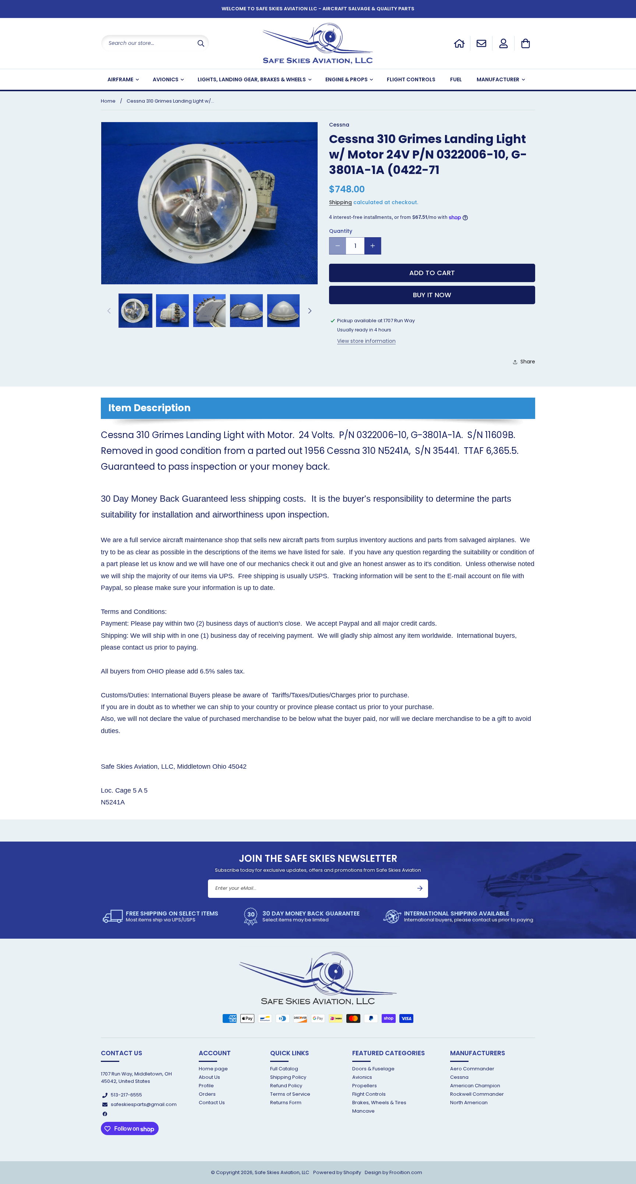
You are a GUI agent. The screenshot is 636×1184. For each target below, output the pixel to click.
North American (469, 1102)
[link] (160, 916)
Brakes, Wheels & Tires (379, 1102)
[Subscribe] (420, 888)
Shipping (340, 202)
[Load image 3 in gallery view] (209, 310)
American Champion (475, 1085)
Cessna (459, 1077)
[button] (526, 43)
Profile (206, 1085)
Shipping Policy (288, 1077)
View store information (366, 341)
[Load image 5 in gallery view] (283, 310)
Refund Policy (286, 1085)
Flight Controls (369, 1094)
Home (108, 101)
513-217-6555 (126, 1095)
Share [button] (527, 361)
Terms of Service (290, 1094)
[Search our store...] (201, 43)
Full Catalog (284, 1069)
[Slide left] (109, 311)
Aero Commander (472, 1069)
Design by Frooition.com (393, 1172)
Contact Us (212, 1102)
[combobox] (155, 43)
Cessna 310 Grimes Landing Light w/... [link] (170, 101)
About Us (209, 1077)
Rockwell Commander (477, 1094)
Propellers (364, 1085)
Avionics (362, 1077)
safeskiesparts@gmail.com (144, 1104)
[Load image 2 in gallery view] (172, 310)
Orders (207, 1094)
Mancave (363, 1111)
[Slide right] (310, 311)
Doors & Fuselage (373, 1069)
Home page (213, 1069)
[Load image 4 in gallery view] (246, 310)
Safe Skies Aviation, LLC (282, 1172)
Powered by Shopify (337, 1172)
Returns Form (285, 1102)
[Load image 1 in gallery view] (135, 310)
